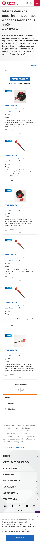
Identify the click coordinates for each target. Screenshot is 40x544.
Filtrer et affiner (20, 79)
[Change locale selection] (27, 3)
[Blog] (33, 505)
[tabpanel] (20, 235)
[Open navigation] (37, 3)
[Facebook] (12, 505)
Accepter (20, 538)
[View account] (31, 3)
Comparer (11, 130)
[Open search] (23, 3)
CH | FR (20, 511)
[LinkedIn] (6, 505)
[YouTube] (26, 505)
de (22, 390)
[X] (19, 505)
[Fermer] (37, 516)
